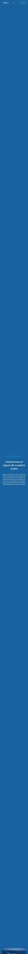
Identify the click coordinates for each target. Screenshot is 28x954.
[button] (23, 2)
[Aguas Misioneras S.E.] (5, 2)
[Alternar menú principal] (14, 2)
